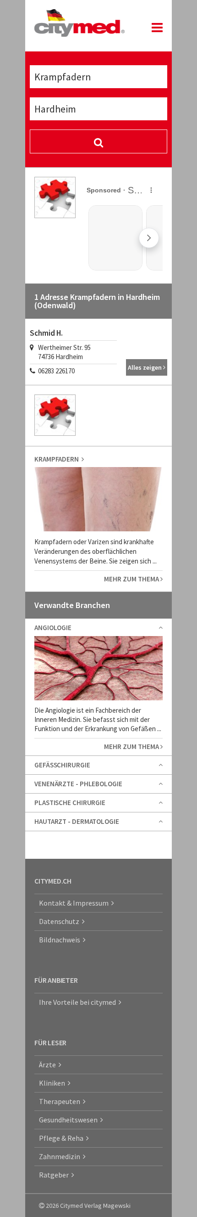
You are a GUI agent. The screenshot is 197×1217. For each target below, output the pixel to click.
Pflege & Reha (62, 1138)
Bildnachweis (61, 939)
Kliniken (53, 1082)
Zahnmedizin (61, 1156)
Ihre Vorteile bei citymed (79, 1002)
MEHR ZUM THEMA (132, 578)
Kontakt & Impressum (75, 902)
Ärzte (49, 1064)
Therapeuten (61, 1101)
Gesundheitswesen (69, 1119)
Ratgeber (55, 1174)
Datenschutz (60, 921)
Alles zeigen (145, 367)
